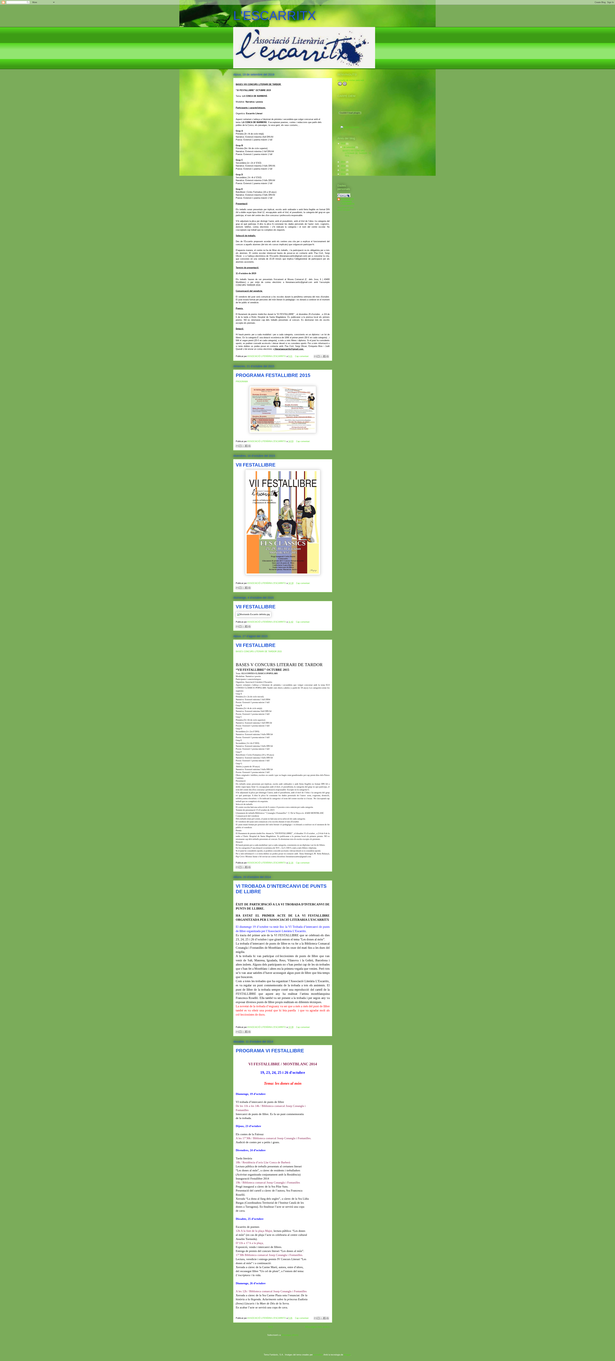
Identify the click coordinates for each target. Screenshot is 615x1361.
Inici (270, 1326)
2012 (343, 174)
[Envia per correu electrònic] (315, 356)
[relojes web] (350, 124)
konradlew (317, 1354)
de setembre (349, 147)
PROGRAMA (242, 381)
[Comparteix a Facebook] (324, 356)
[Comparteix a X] (321, 356)
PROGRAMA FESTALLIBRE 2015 (273, 375)
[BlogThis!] (318, 356)
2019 (343, 143)
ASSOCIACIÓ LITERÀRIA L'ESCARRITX (347, 201)
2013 (343, 170)
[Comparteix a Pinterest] (327, 356)
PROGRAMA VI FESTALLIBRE (270, 1050)
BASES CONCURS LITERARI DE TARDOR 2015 (259, 651)
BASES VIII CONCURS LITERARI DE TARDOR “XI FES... (357, 153)
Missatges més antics (317, 1326)
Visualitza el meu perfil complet (345, 208)
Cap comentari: (302, 356)
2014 (343, 166)
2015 (343, 162)
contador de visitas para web (350, 80)
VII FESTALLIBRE (255, 464)
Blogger (347, 1354)
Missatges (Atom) (290, 1335)
